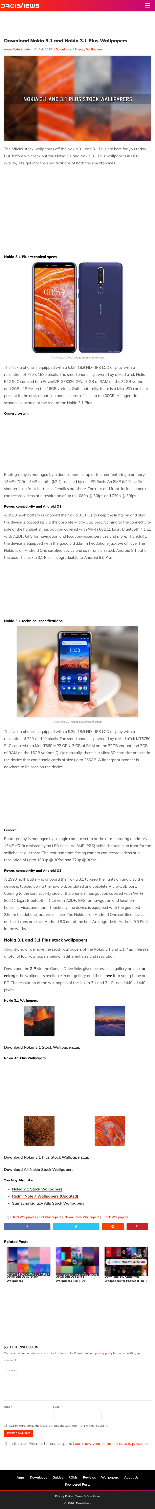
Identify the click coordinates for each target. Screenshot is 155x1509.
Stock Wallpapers (115, 1217)
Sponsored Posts (77, 1484)
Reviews (89, 1477)
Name (8, 1407)
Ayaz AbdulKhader (17, 49)
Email (57, 1407)
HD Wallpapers (50, 1217)
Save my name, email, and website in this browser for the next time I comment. (58, 1425)
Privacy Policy (64, 1496)
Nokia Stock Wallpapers (82, 1217)
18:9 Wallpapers (24, 1217)
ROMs (73, 1477)
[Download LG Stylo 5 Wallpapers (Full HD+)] (77, 1260)
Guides (57, 1477)
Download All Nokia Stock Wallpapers (38, 1169)
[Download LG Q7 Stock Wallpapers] (28, 1260)
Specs (79, 49)
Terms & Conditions (87, 1496)
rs (48, 1203)
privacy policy (103, 1353)
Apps (21, 1477)
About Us (131, 1477)
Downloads (64, 49)
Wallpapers (94, 49)
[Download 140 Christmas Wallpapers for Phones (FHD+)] (126, 1260)
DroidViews (20, 5)
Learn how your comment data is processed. (111, 1443)
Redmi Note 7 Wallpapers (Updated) (45, 1196)
